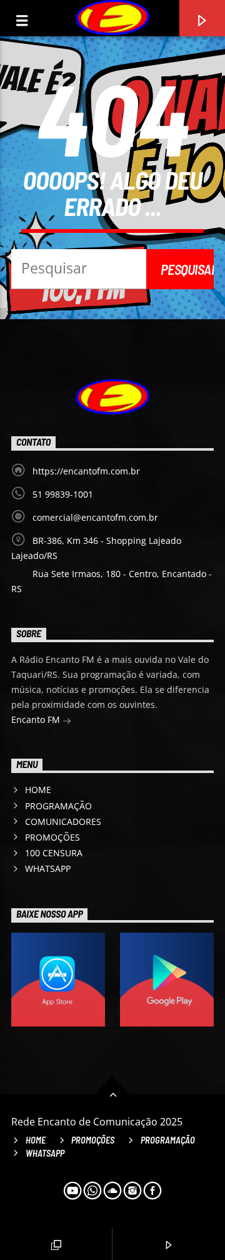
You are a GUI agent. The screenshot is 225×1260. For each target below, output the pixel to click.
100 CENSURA (53, 853)
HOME (38, 790)
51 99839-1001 (62, 494)
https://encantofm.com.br (86, 471)
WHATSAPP (48, 868)
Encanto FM (36, 719)
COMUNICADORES (63, 821)
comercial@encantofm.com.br (95, 517)
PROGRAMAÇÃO (58, 806)
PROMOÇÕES (52, 837)
